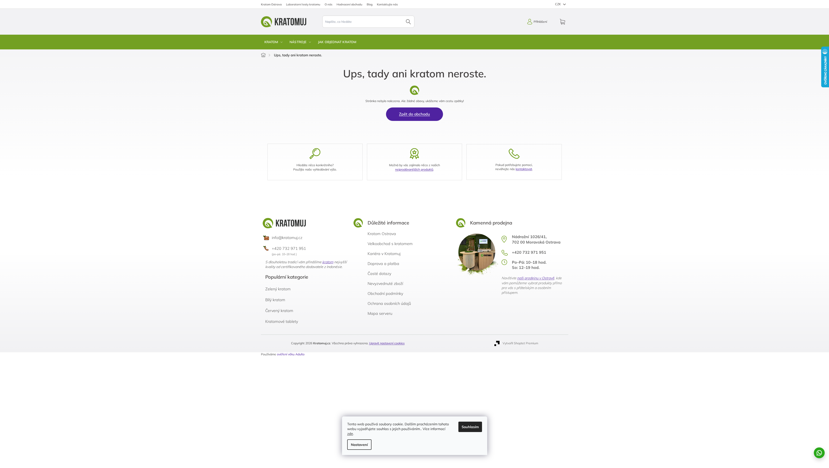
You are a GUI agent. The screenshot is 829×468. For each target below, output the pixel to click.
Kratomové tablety (281, 321)
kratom (327, 262)
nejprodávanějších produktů (414, 169)
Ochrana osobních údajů (389, 303)
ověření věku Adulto (291, 354)
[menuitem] (273, 42)
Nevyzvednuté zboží (385, 283)
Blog (370, 4)
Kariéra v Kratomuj (384, 253)
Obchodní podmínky (385, 293)
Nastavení (359, 444)
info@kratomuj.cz (287, 237)
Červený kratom (279, 310)
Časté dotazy (379, 273)
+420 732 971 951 (289, 248)
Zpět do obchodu (414, 114)
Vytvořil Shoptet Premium (520, 343)
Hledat (408, 21)
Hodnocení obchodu (349, 4)
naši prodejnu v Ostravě (535, 278)
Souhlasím (470, 427)
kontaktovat (524, 169)
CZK (558, 4)
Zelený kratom (278, 288)
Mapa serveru (380, 313)
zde (350, 433)
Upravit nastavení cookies (387, 343)
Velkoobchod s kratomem (390, 243)
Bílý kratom (275, 299)
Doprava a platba (383, 263)
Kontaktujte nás (387, 4)
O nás (328, 4)
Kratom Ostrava (271, 4)
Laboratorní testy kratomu (303, 4)
